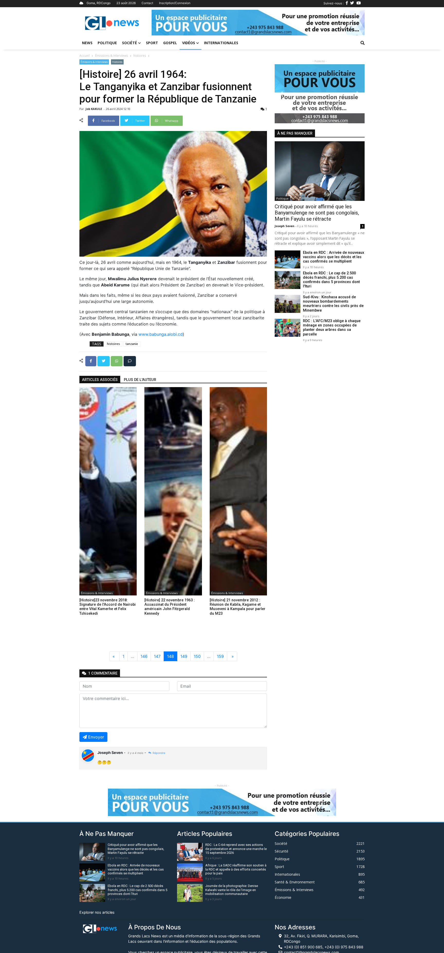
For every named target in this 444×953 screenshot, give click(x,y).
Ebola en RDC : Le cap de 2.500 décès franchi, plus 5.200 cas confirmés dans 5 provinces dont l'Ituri (331, 280)
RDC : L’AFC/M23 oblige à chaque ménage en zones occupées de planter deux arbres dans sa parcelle (331, 328)
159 (220, 656)
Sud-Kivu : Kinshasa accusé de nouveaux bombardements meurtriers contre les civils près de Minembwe (333, 304)
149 (183, 656)
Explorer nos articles (97, 912)
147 (157, 656)
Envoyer (96, 737)
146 (144, 656)
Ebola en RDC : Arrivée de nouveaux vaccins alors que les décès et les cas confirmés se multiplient (333, 257)
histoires (139, 55)
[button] (167, 22)
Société (129, 42)
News (87, 42)
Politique (107, 42)
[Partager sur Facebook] (91, 360)
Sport (152, 42)
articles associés (100, 380)
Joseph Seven (285, 226)
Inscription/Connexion (174, 3)
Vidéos (188, 42)
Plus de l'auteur (140, 380)
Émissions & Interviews (111, 55)
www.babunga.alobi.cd (160, 334)
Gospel (170, 42)
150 (197, 656)
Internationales (221, 42)
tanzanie (132, 344)
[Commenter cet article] (130, 360)
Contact (147, 3)
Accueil (84, 55)
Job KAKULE (94, 109)
